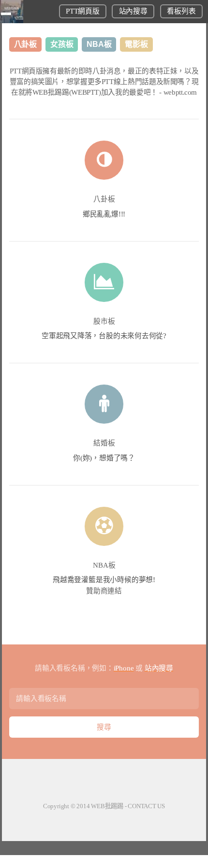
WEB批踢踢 (107, 806)
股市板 (104, 321)
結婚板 (104, 443)
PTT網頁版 (82, 11)
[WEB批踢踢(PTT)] (11, 21)
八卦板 (104, 199)
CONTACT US (146, 806)
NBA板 (104, 565)
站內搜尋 (133, 11)
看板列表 (181, 11)
